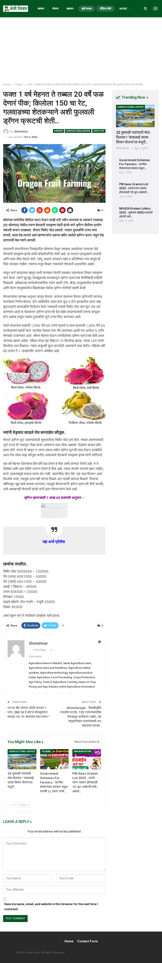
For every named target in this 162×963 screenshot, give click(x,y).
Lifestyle (98, 131)
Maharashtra (82, 751)
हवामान (70, 8)
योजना (55, 8)
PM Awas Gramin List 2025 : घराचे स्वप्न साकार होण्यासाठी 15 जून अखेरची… (134, 188)
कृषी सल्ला (87, 8)
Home (69, 941)
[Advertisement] (81, 49)
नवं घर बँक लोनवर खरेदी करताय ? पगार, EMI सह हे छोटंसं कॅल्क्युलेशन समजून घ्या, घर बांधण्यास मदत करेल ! (28, 712)
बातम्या (41, 8)
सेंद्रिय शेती (105, 8)
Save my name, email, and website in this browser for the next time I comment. (51, 906)
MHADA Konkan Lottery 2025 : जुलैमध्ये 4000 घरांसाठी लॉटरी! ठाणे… (136, 212)
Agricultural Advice (78, 131)
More (123, 8)
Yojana (46, 751)
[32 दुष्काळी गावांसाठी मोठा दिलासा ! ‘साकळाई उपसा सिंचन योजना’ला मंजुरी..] (22, 759)
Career (58, 131)
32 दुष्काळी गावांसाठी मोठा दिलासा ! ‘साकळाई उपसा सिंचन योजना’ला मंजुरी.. (133, 137)
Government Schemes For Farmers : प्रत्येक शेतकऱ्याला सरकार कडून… (134, 164)
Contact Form (87, 941)
